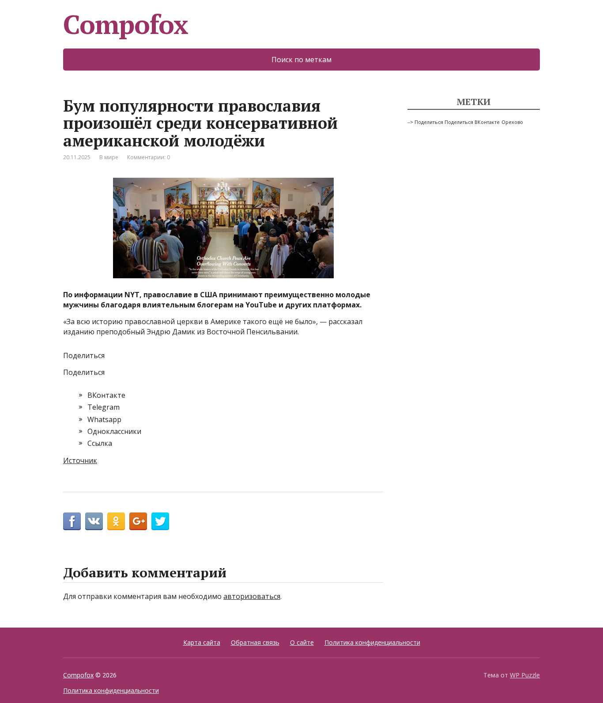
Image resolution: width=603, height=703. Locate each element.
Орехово (512, 122)
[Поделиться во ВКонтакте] (94, 521)
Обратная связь (255, 642)
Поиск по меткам (301, 59)
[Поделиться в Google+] (138, 521)
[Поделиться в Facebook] (72, 521)
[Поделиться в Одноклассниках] (116, 521)
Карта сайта (201, 642)
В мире (108, 157)
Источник (80, 460)
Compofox (125, 24)
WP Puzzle (525, 675)
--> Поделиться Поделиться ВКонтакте (453, 122)
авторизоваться (251, 596)
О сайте (302, 642)
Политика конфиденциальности (372, 642)
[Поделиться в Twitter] (160, 521)
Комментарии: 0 (148, 157)
